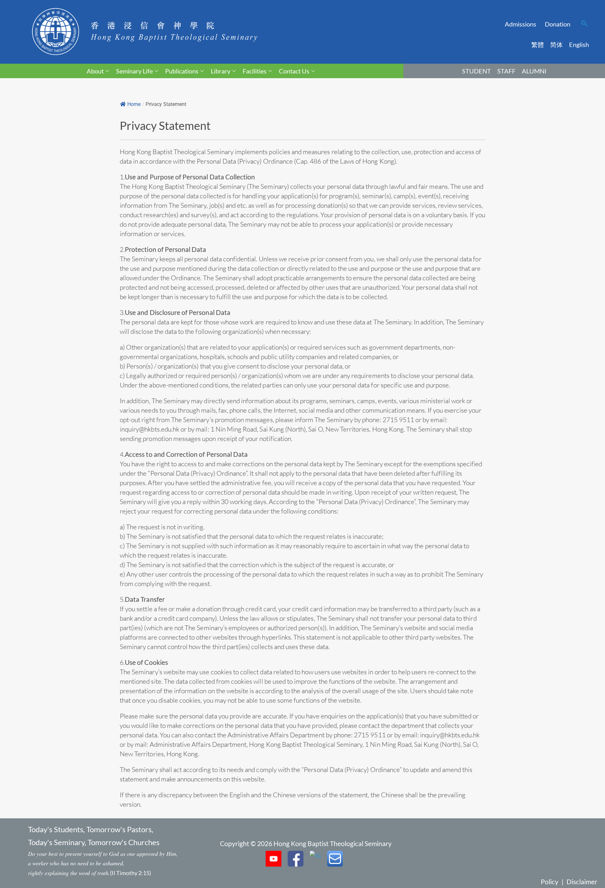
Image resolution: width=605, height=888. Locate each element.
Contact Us (294, 71)
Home (134, 104)
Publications (182, 71)
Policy (549, 881)
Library (220, 71)
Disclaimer (582, 881)
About (95, 71)
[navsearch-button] (584, 24)
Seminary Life (134, 71)
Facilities (255, 71)
